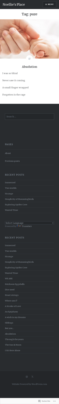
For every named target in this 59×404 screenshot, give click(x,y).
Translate (27, 226)
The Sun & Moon (13, 345)
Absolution (10, 334)
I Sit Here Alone (12, 350)
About (8, 153)
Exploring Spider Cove (16, 204)
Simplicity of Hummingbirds (19, 199)
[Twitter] (32, 376)
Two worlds (10, 188)
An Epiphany (11, 311)
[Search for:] (29, 116)
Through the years (14, 339)
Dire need (9, 289)
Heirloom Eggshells (15, 284)
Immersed (10, 182)
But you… (9, 328)
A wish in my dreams (15, 317)
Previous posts (12, 161)
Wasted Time (11, 210)
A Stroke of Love (13, 306)
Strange (9, 193)
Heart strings (12, 295)
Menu (51, 4)
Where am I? (11, 301)
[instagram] (26, 376)
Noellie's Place (14, 4)
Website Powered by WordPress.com (29, 384)
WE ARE (8, 278)
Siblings (9, 323)
